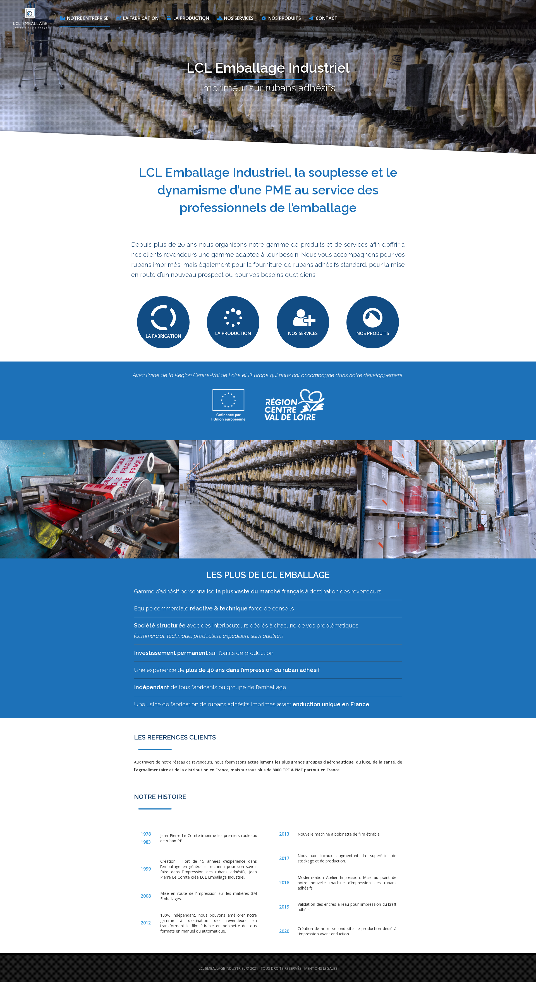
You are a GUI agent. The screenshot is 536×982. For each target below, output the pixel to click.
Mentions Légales (321, 968)
